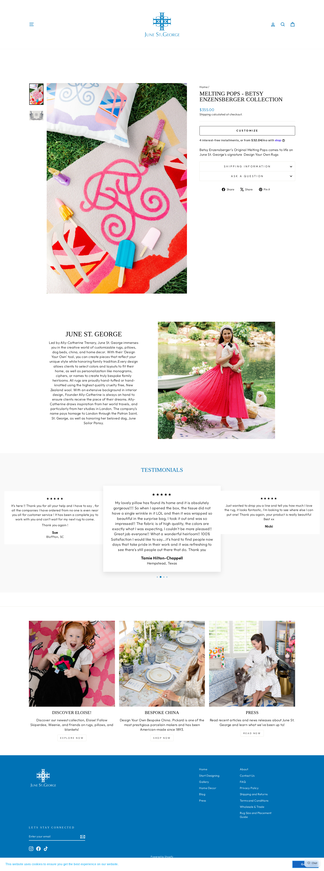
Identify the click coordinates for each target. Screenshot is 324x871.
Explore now (72, 737)
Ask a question (247, 176)
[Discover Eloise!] (72, 664)
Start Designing (209, 775)
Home (204, 87)
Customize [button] (247, 130)
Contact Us (247, 775)
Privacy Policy (249, 788)
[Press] (252, 664)
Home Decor (207, 788)
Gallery (204, 782)
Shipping (205, 114)
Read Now (252, 733)
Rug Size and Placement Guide (256, 815)
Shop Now (162, 737)
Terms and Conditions (254, 800)
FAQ (243, 782)
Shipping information (247, 166)
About (244, 769)
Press (202, 800)
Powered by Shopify (162, 856)
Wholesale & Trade (252, 807)
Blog (202, 794)
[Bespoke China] (162, 664)
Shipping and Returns (254, 794)
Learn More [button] (128, 864)
